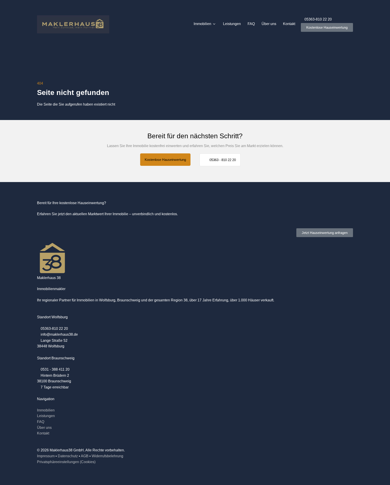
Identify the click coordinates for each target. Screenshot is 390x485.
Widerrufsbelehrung (107, 456)
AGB (84, 456)
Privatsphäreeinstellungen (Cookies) (66, 462)
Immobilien (202, 24)
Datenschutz (68, 456)
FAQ (251, 24)
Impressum (46, 456)
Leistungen (232, 24)
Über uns (269, 24)
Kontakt (289, 24)
